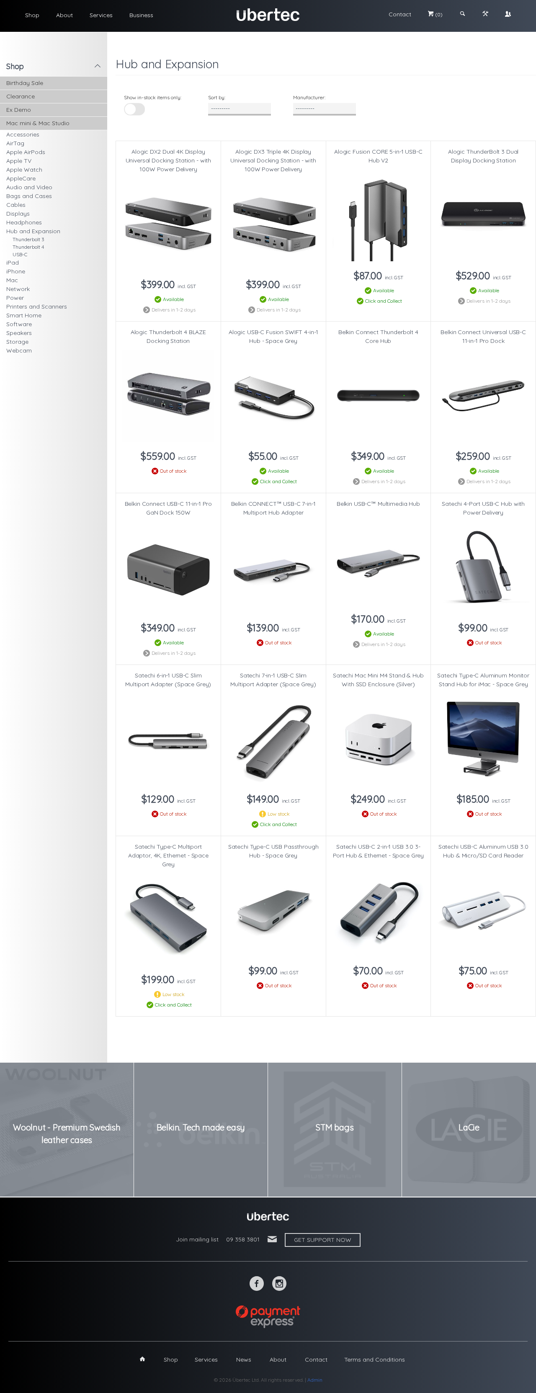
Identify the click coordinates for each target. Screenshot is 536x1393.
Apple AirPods (25, 152)
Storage (17, 341)
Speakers (19, 333)
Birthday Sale (24, 83)
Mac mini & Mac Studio (38, 123)
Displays (18, 213)
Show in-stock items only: (152, 97)
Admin (314, 1380)
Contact (400, 14)
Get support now (322, 1240)
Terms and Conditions (374, 1359)
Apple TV (18, 161)
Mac (12, 280)
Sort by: (216, 97)
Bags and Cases (29, 196)
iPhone (15, 271)
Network (18, 289)
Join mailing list (197, 1239)
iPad (12, 262)
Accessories (22, 134)
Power (15, 297)
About (64, 15)
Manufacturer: (309, 97)
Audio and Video (29, 187)
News (243, 1359)
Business (141, 15)
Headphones (24, 222)
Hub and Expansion (33, 231)
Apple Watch (24, 169)
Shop (32, 15)
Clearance (20, 96)
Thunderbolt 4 (28, 247)
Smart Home (23, 315)
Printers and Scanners (36, 306)
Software (19, 324)
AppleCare (21, 178)
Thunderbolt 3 (28, 239)
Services (101, 15)
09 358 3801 (243, 1239)
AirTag (15, 143)
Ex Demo (18, 109)
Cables (16, 205)
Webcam (19, 350)
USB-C (20, 254)
